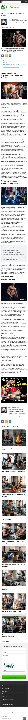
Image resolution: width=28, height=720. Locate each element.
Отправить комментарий (14, 677)
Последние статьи (6, 685)
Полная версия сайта (7, 704)
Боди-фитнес (4, 27)
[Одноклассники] (6, 55)
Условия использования (6, 718)
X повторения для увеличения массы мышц (14, 64)
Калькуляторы (5, 688)
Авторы (4, 693)
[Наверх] (24, 718)
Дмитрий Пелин (15, 19)
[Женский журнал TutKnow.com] (10, 7)
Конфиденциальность (5, 714)
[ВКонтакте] (2, 55)
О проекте (4, 691)
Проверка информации (8, 701)
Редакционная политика (8, 699)
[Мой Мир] (10, 55)
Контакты (4, 696)
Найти (20, 2)
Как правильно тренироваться (11, 67)
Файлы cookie (4, 716)
